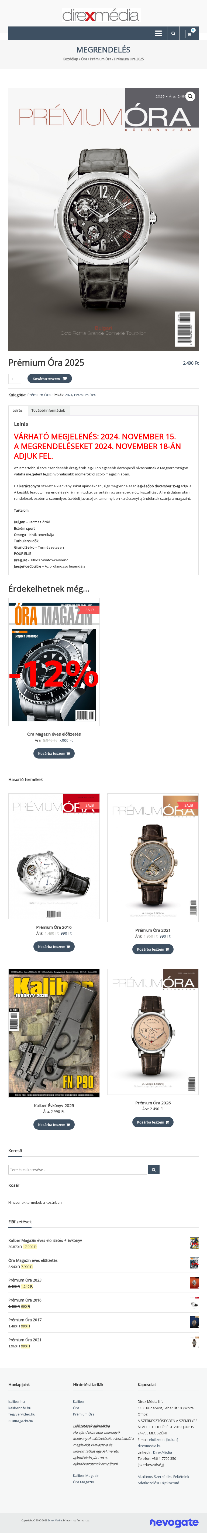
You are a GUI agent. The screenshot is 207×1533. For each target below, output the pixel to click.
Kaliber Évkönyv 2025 (54, 1105)
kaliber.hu (16, 1401)
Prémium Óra (100, 58)
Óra (84, 58)
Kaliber (79, 1401)
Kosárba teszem (46, 378)
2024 (69, 395)
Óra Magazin (83, 1482)
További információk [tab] (48, 410)
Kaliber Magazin (86, 1475)
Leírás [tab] (18, 410)
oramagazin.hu (20, 1420)
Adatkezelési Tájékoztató (158, 1482)
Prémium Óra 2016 (54, 927)
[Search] (154, 1169)
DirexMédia (162, 1452)
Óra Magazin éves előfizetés (54, 734)
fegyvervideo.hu (21, 1414)
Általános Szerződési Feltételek (163, 1476)
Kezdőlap (70, 58)
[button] (190, 96)
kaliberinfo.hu (19, 1407)
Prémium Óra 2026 (153, 1102)
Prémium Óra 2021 (153, 930)
